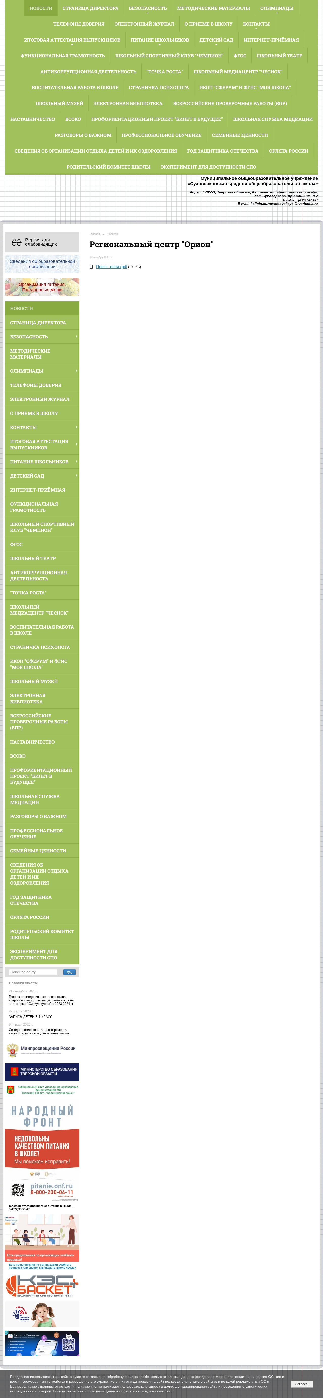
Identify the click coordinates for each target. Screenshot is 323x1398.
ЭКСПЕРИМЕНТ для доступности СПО (208, 167)
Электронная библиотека (128, 103)
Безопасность (148, 8)
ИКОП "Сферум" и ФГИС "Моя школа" (245, 87)
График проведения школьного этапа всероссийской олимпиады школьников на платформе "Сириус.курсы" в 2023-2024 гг (41, 1000)
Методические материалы (213, 8)
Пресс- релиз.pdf (111, 267)
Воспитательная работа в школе (75, 87)
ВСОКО (73, 119)
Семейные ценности (240, 135)
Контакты (256, 24)
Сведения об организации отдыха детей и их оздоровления (96, 151)
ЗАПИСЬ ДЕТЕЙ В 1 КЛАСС (30, 1017)
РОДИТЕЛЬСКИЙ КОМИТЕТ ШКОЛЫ (109, 167)
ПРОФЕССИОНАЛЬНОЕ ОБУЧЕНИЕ (162, 135)
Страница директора (91, 8)
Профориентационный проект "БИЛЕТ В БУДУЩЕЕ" (157, 119)
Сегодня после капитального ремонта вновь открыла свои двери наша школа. (39, 1031)
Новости (41, 8)
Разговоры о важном (83, 135)
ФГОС (240, 56)
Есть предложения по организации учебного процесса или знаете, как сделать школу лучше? (42, 1266)
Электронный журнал (144, 24)
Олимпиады (277, 8)
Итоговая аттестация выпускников (72, 40)
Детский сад (216, 40)
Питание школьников (160, 40)
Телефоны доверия (78, 24)
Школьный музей (59, 103)
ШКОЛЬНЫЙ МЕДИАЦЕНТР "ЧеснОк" (238, 72)
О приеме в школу (209, 24)
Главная (95, 233)
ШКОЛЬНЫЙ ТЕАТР (279, 56)
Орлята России (288, 151)
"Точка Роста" (165, 72)
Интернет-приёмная (271, 40)
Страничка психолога (159, 87)
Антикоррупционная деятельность (88, 72)
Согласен (302, 1384)
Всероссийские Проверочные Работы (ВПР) (230, 103)
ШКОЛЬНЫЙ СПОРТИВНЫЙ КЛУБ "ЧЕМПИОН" (169, 56)
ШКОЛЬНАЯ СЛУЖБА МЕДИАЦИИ (273, 119)
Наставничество (32, 119)
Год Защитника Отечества (223, 151)
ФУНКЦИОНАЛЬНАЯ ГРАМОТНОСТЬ (63, 56)
